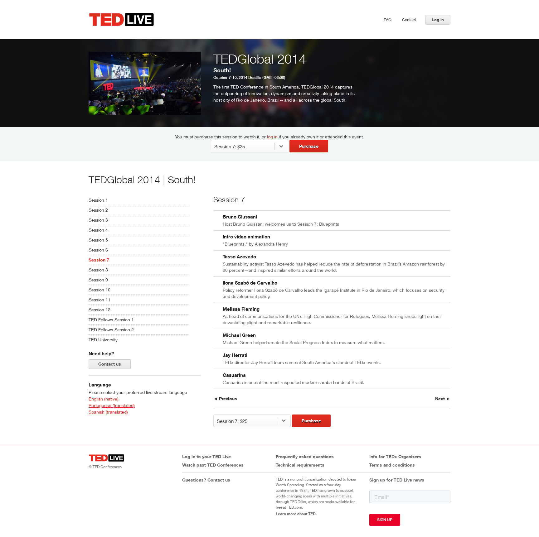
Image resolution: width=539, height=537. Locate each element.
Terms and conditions (392, 464)
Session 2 (98, 210)
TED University (103, 339)
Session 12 (99, 309)
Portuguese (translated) (112, 405)
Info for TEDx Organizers (395, 456)
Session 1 (98, 200)
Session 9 (98, 279)
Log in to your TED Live (206, 456)
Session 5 (98, 239)
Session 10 (99, 289)
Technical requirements (300, 464)
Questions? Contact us (206, 479)
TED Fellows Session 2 (111, 329)
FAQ (387, 19)
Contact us (109, 364)
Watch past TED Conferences (213, 464)
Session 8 (98, 269)
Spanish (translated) (108, 412)
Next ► (442, 398)
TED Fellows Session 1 (111, 319)
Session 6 (98, 249)
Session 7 (99, 259)
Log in (438, 19)
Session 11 (99, 299)
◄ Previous (225, 398)
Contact (409, 19)
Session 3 (98, 220)
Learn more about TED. (296, 513)
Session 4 (98, 230)
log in (272, 136)
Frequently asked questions (305, 456)
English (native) (104, 398)
